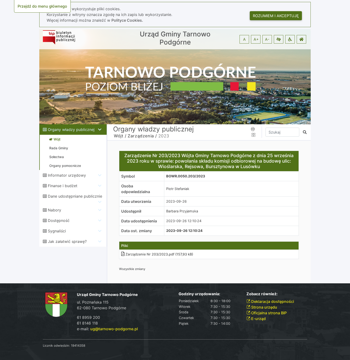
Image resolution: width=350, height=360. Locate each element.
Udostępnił (131, 211)
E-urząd (258, 318)
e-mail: (107, 328)
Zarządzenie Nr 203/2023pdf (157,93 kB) (159, 254)
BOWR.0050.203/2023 (185, 176)
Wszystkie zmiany (132, 269)
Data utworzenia (136, 201)
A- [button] (267, 39)
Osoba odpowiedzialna (135, 189)
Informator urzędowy (67, 175)
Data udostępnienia (139, 221)
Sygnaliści (57, 231)
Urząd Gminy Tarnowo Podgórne (175, 38)
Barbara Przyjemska (182, 211)
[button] (278, 39)
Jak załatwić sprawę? (67, 241)
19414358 (78, 345)
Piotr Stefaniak (177, 189)
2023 (163, 135)
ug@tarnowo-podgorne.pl (114, 328)
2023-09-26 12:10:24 (183, 221)
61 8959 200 (88, 317)
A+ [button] (256, 39)
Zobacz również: (262, 294)
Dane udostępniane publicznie (75, 196)
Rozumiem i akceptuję (276, 15)
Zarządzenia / (142, 135)
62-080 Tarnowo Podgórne (101, 307)
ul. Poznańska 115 (93, 302)
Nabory (54, 210)
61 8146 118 (87, 323)
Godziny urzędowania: (199, 294)
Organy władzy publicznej (71, 129)
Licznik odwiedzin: (56, 345)
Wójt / (120, 135)
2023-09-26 (176, 201)
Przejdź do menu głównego (42, 6)
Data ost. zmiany (136, 230)
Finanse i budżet (62, 185)
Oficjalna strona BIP (268, 312)
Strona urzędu (263, 307)
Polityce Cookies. (127, 20)
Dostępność (59, 220)
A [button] (244, 39)
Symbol (128, 176)
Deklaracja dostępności (272, 301)
